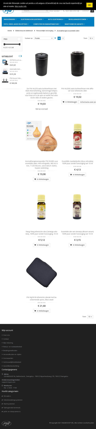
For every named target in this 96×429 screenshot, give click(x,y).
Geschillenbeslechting (11, 366)
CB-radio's (7, 396)
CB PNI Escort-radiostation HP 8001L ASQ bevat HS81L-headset (16, 60)
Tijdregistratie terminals (12, 408)
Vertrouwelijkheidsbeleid (12, 362)
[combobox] (36, 10)
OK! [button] (89, 5)
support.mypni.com (8, 382)
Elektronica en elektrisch (24, 30)
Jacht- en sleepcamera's (12, 411)
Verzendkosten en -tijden (12, 354)
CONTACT (85, 11)
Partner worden (53, 11)
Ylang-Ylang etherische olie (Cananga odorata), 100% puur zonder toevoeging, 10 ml (41, 232)
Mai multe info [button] (20, 6)
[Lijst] (63, 38)
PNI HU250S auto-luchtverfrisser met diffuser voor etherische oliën (77, 89)
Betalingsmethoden (10, 350)
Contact (6, 339)
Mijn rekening (8, 343)
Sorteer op (29, 38)
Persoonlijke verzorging (44, 30)
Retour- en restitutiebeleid (12, 347)
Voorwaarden (8, 358)
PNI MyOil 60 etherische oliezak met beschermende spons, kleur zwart (41, 298)
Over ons (6, 335)
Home (10, 31)
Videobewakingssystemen (13, 400)
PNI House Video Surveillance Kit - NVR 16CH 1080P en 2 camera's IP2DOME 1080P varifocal (16, 78)
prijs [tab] (5, 39)
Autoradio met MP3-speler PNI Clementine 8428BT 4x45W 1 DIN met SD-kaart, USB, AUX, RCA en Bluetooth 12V (16, 69)
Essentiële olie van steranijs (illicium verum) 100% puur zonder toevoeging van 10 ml (77, 232)
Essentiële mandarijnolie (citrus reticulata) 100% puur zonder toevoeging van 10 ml (77, 162)
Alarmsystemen (9, 404)
